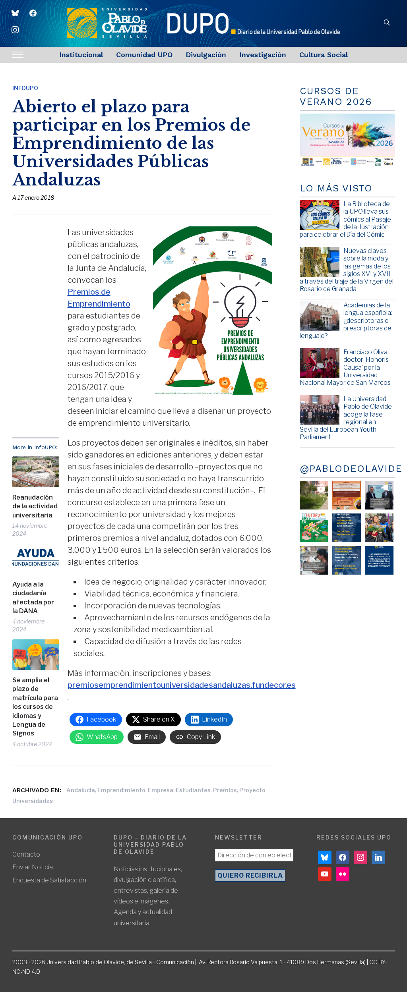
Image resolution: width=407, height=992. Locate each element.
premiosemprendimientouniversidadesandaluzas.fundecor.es (182, 685)
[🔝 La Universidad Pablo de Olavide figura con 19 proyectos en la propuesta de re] (314, 560)
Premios (225, 790)
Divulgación (206, 54)
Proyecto (252, 790)
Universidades (32, 800)
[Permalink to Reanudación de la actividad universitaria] (35, 471)
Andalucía (80, 790)
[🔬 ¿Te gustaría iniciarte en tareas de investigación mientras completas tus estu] (346, 560)
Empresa (160, 790)
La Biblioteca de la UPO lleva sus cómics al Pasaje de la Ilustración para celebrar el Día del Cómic (345, 219)
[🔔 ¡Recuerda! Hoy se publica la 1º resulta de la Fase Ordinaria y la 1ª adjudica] (379, 527)
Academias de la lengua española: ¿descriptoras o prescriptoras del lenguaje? (346, 320)
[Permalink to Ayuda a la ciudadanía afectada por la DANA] (35, 558)
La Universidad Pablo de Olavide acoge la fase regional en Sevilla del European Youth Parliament (346, 418)
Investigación (262, 54)
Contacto (26, 854)
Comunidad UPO (144, 54)
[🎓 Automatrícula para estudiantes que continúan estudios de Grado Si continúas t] (346, 527)
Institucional (81, 54)
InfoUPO (25, 88)
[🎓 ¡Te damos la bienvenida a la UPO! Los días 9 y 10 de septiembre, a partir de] (314, 527)
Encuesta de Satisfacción (49, 880)
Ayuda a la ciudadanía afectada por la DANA (33, 598)
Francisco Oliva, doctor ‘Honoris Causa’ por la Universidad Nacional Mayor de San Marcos (345, 367)
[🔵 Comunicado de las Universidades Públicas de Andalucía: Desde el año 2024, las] (379, 560)
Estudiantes (193, 790)
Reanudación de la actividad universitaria (35, 506)
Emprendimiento (121, 790)
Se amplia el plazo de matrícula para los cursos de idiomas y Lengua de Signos (35, 706)
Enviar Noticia (32, 867)
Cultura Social (323, 54)
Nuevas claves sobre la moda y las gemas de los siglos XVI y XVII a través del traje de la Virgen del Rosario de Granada (346, 270)
